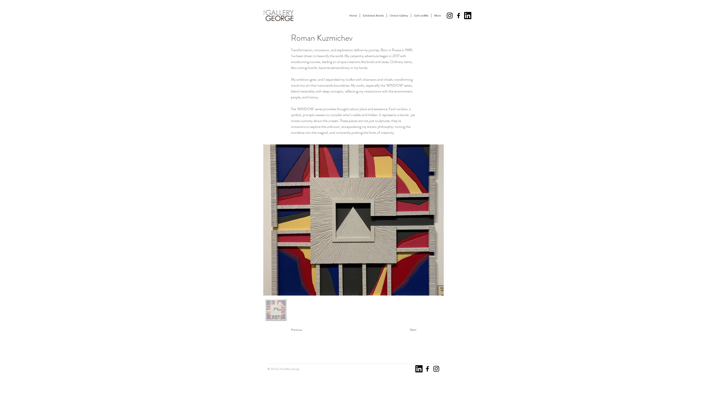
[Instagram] (450, 16)
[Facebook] (458, 15)
